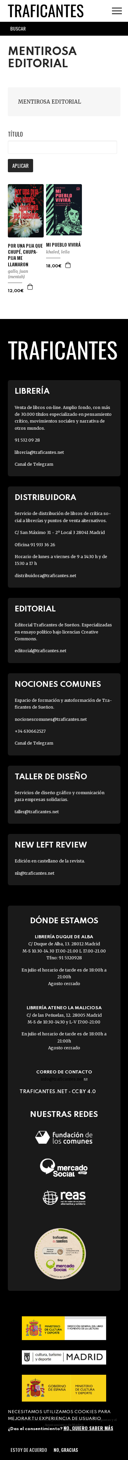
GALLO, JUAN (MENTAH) (18, 274)
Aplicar (20, 165)
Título (15, 134)
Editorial (35, 609)
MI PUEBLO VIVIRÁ (63, 245)
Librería (32, 391)
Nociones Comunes (58, 685)
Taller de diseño (51, 777)
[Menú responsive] (117, 11)
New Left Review (51, 845)
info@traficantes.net (64, 1079)
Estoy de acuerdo (29, 1449)
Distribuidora (45, 498)
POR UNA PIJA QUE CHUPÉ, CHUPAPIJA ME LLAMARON (25, 255)
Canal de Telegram (34, 464)
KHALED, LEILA (58, 251)
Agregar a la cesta (30, 287)
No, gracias (66, 1449)
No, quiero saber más (88, 1427)
